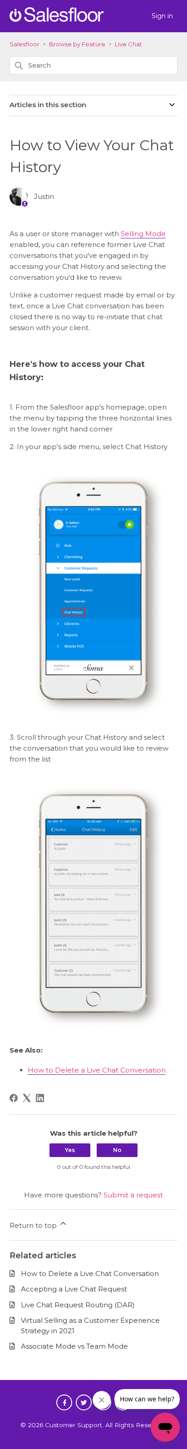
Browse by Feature (77, 44)
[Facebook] (14, 1098)
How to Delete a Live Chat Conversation (97, 1070)
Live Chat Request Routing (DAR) (78, 1305)
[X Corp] (27, 1098)
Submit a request (133, 1195)
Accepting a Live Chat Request (74, 1289)
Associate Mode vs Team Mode (74, 1346)
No (117, 1150)
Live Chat (128, 44)
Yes (70, 1150)
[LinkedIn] (40, 1098)
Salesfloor (24, 44)
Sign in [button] (162, 16)
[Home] (56, 19)
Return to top (34, 1225)
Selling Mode (143, 233)
